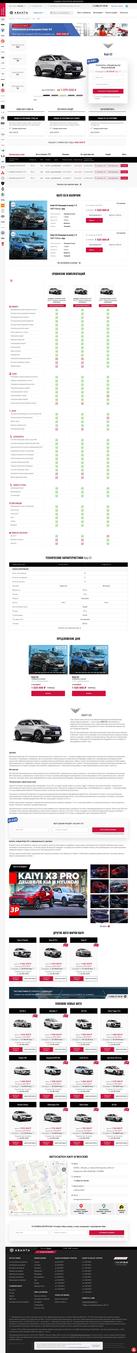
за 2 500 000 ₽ (87, 1283)
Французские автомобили (17, 1280)
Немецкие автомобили (16, 1277)
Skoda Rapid (83, 1104)
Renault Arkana (22, 1104)
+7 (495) (121, 1262)
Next (44, 216)
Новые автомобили (40, 1296)
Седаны (36, 1262)
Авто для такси (39, 1308)
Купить (91, 220)
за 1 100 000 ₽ (86, 1265)
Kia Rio (114, 1104)
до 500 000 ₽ (59, 1265)
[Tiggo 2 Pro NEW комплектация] (114, 1022)
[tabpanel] (28, 215)
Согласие (109, 834)
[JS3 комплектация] (84, 1022)
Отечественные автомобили (18, 1262)
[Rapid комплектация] (84, 1116)
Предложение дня (68, 639)
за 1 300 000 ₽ (86, 1271)
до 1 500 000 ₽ (59, 1283)
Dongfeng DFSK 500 (53, 1057)
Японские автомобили (16, 1271)
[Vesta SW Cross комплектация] (114, 1069)
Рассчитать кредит (108, 830)
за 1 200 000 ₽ (86, 1268)
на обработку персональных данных (112, 834)
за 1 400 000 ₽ (86, 1274)
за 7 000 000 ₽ (87, 1292)
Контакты (124, 13)
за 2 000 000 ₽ (87, 1280)
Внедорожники (39, 1277)
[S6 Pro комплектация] (84, 1069)
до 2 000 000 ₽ (60, 1286)
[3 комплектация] (53, 1022)
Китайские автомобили (16, 1268)
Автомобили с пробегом (41, 1299)
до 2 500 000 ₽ (60, 1289)
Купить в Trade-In (115, 215)
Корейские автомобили (16, 1274)
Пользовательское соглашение (19, 1302)
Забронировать (30, 978)
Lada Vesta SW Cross (114, 1057)
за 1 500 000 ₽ (86, 1277)
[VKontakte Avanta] (125, 996)
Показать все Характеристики (68, 628)
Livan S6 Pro (83, 1057)
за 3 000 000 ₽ (87, 1286)
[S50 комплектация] (23, 1069)
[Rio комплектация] (114, 1116)
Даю (107, 1237)
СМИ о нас (12, 1299)
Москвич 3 (53, 1011)
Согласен (96, 1346)
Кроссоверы (38, 1274)
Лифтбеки (37, 1268)
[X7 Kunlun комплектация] (23, 952)
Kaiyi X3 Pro (53, 940)
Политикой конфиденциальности (79, 1347)
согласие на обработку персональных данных (109, 1237)
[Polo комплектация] (53, 1116)
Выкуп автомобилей (61, 1299)
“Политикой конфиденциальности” (80, 1335)
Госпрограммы (38, 1305)
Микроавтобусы (39, 1286)
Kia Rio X (23, 1011)
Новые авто (38, 13)
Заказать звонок (117, 6)
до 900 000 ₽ (59, 1277)
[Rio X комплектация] (23, 1022)
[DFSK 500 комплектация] (53, 1069)
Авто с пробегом (84, 13)
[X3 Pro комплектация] (53, 952)
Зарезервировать (95, 215)
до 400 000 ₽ (59, 1262)
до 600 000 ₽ (59, 1268)
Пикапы (36, 1283)
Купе (35, 1280)
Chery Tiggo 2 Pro (114, 1011)
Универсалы (38, 1271)
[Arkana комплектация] (22, 1116)
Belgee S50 (23, 1057)
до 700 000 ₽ (59, 1271)
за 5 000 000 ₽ (87, 1289)
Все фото (103, 926)
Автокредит (98, 13)
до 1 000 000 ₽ (59, 1280)
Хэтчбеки (37, 1265)
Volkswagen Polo (53, 1104)
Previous (13, 216)
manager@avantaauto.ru (82, 1199)
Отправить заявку (107, 1233)
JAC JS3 (83, 1011)
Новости (11, 1296)
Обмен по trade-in (60, 1302)
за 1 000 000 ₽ (86, 1262)
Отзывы (11, 1293)
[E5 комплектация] (84, 952)
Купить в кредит (16, 978)
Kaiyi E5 (83, 940)
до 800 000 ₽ (59, 1274)
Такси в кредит (111, 13)
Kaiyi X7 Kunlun (22, 940)
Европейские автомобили (17, 1265)
